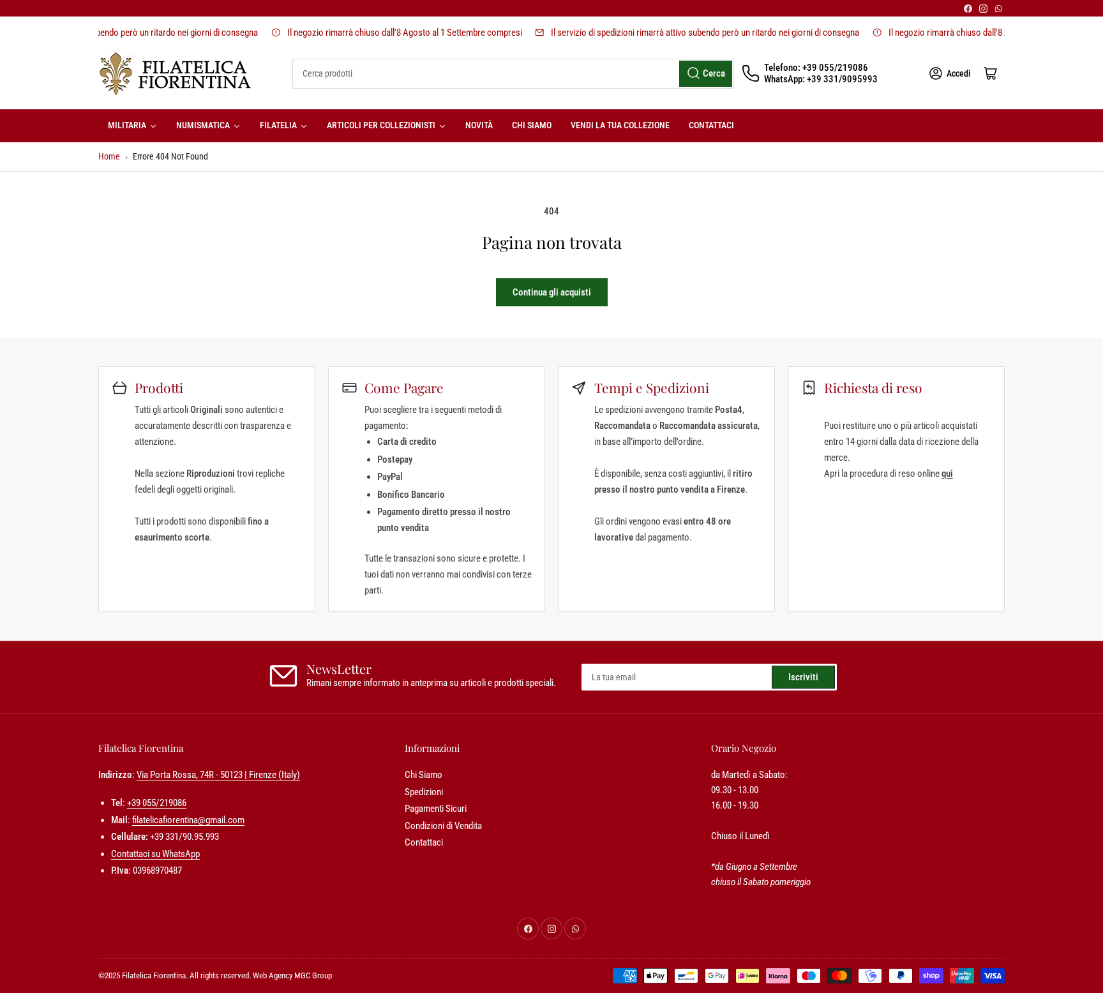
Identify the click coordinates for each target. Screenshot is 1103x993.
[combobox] (513, 74)
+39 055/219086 (156, 803)
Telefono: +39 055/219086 (816, 67)
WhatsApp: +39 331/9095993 (821, 79)
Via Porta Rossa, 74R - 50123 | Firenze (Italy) (218, 774)
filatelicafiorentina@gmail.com (188, 820)
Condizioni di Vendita (443, 826)
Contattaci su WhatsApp (155, 854)
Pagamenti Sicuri (436, 808)
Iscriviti (803, 677)
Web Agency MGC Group (292, 975)
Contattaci (424, 842)
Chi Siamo (423, 774)
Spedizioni (424, 792)
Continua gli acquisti (552, 292)
